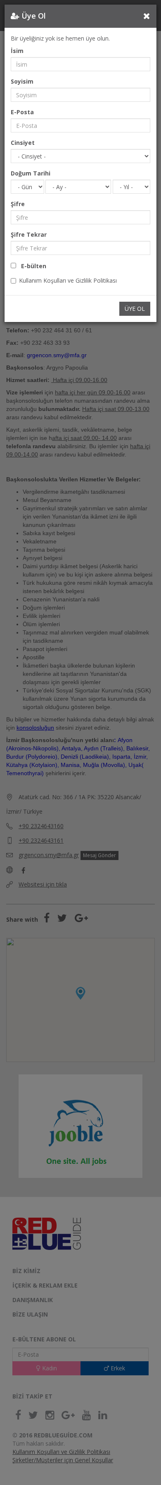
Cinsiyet (23, 143)
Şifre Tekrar (29, 234)
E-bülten (31, 266)
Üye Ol (135, 308)
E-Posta (22, 112)
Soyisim (22, 81)
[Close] (146, 16)
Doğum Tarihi (30, 173)
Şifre (18, 204)
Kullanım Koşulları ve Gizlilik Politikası (68, 280)
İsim (17, 51)
